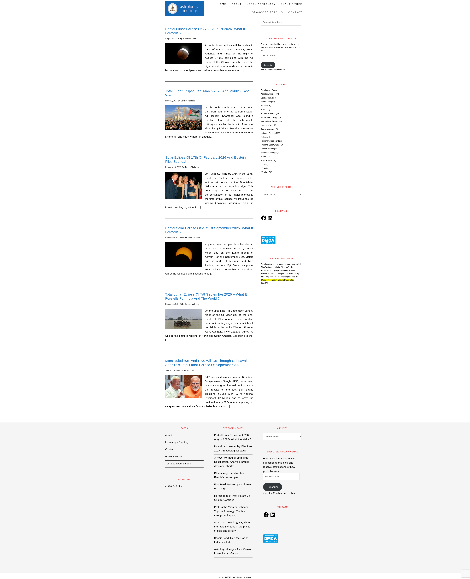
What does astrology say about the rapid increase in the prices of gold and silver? (232, 526)
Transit (264, 164)
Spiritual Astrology (268, 153)
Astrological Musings (184, 8)
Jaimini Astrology (268, 129)
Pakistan (264, 137)
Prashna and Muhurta (270, 145)
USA (263, 168)
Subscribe (268, 65)
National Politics (268, 133)
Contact (169, 449)
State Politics (266, 160)
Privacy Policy (173, 456)
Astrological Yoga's (269, 90)
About (168, 435)
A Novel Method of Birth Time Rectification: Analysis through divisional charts (232, 461)
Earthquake (266, 102)
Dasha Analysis (267, 98)
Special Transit (267, 149)
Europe (264, 110)
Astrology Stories (268, 94)
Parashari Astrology (269, 141)
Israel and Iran (267, 125)
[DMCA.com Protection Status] (268, 244)
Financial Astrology (269, 117)
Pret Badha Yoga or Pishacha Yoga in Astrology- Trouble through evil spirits (231, 511)
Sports (263, 157)
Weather (264, 172)
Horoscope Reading (176, 442)
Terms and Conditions (178, 463)
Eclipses (264, 106)
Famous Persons (268, 113)
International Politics (269, 121)
